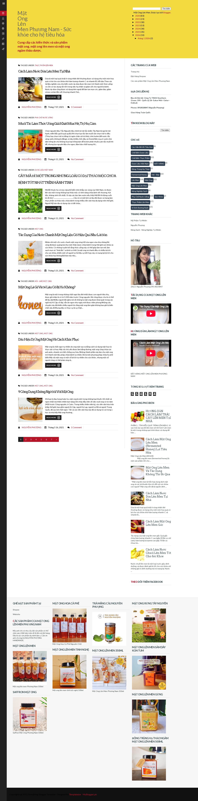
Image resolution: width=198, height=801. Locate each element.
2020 (137, 15)
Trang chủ (135, 71)
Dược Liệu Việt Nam (44, 170)
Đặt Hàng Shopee (138, 76)
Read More (51, 97)
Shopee (16, 610)
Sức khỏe (159, 197)
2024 (137, 28)
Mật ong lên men (139, 186)
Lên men (135, 180)
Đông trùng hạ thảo (141, 169)
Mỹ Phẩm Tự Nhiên (139, 220)
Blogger (167, 12)
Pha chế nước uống (44, 118)
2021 (137, 19)
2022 (137, 22)
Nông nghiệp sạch (139, 191)
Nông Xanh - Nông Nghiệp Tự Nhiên (146, 230)
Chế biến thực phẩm (141, 158)
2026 (137, 35)
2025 (137, 32)
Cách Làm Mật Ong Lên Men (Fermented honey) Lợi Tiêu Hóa (158, 446)
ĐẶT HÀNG (159, 163)
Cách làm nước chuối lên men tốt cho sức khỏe (158, 553)
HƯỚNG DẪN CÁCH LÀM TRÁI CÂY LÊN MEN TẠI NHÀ (158, 416)
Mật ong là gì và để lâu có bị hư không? (46, 287)
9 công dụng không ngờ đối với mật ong (45, 392)
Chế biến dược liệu (140, 152)
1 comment (76, 107)
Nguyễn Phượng (31, 107)
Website (16, 614)
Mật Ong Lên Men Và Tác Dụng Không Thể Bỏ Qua (158, 471)
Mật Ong (39, 229)
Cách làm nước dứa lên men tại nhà (44, 71)
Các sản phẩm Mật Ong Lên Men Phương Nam (150, 81)
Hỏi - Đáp (38, 281)
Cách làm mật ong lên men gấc (158, 523)
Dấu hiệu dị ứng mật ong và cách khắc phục (48, 339)
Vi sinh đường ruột (140, 208)
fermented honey (139, 175)
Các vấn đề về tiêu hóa (142, 147)
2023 (137, 25)
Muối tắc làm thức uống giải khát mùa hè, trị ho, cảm (57, 123)
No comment (77, 159)
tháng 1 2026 (144, 38)
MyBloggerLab (90, 794)
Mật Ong (48, 333)
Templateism (75, 794)
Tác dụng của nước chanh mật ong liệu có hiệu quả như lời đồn (62, 235)
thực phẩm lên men (44, 65)
